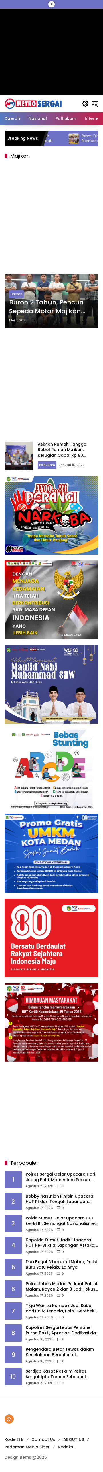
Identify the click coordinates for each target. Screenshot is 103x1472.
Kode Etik (14, 1439)
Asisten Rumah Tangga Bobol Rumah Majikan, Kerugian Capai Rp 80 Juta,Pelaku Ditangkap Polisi (67, 452)
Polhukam (47, 465)
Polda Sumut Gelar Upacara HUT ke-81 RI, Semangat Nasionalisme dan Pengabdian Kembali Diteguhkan (60, 1221)
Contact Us (43, 1439)
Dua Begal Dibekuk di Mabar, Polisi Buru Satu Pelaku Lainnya (61, 1264)
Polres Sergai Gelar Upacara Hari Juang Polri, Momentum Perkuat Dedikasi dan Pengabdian (60, 1177)
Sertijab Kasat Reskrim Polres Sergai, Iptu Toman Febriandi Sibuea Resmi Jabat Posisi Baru (58, 1374)
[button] (85, 103)
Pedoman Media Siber (27, 1447)
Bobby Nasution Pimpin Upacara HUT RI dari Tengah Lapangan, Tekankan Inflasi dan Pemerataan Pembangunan (61, 1199)
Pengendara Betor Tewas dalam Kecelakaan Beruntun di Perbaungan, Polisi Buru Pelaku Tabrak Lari (60, 1352)
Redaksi (66, 1447)
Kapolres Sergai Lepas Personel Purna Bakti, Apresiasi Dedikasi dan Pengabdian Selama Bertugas (62, 1330)
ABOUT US (73, 1439)
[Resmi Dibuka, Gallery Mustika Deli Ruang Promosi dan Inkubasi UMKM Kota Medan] (48, 138)
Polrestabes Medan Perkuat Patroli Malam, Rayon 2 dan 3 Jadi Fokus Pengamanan (62, 1286)
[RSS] (9, 1419)
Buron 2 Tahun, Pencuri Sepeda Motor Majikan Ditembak (46, 307)
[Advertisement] (51, 218)
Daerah (16, 294)
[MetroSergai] (33, 103)
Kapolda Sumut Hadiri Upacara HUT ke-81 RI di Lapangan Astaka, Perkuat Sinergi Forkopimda (60, 1243)
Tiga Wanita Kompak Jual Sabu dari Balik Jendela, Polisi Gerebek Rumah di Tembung (60, 1308)
